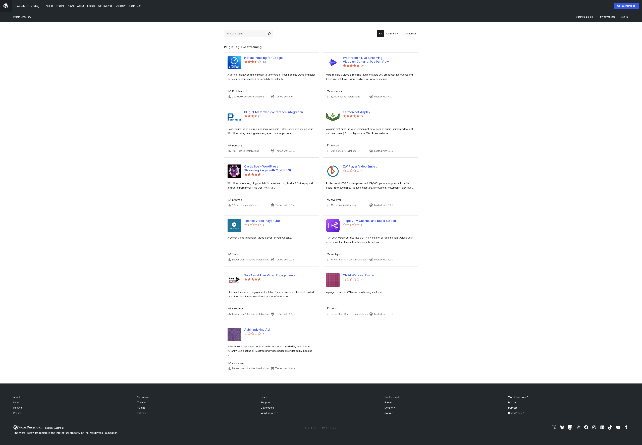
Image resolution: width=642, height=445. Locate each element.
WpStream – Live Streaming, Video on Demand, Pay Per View (366, 59)
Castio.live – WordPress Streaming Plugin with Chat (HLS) (267, 168)
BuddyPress (516, 413)
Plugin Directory (22, 16)
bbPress (514, 407)
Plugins (141, 407)
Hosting (17, 407)
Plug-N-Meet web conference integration (273, 112)
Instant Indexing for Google (263, 58)
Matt (512, 402)
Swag (389, 413)
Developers (267, 407)
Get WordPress (626, 5)
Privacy (17, 413)
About (16, 397)
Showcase (143, 397)
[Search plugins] (269, 33)
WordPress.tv (270, 413)
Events (388, 402)
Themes (141, 402)
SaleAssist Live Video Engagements (270, 275)
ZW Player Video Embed (360, 166)
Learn (264, 397)
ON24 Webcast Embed (359, 275)
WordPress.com (518, 397)
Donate (390, 407)
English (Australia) (54, 427)
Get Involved (392, 397)
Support (265, 402)
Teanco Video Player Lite (262, 221)
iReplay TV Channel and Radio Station (369, 221)
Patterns (141, 413)
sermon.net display (356, 112)
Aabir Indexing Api (257, 329)
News (16, 402)
